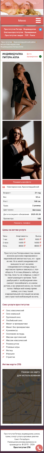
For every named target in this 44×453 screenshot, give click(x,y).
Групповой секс (13, 317)
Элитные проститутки (13, 32)
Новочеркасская (14, 187)
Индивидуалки (29, 29)
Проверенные (30, 32)
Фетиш (9, 350)
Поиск (32, 35)
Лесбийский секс (14, 320)
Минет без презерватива (17, 327)
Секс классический (15, 310)
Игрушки (10, 354)
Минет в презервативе (17, 324)
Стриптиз (10, 357)
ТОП (26, 35)
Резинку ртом (12, 344)
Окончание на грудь (15, 334)
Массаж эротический (16, 337)
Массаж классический (16, 340)
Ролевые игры (13, 347)
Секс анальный (13, 314)
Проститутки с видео (14, 35)
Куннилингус (12, 330)
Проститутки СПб (22, 447)
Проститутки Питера (13, 29)
